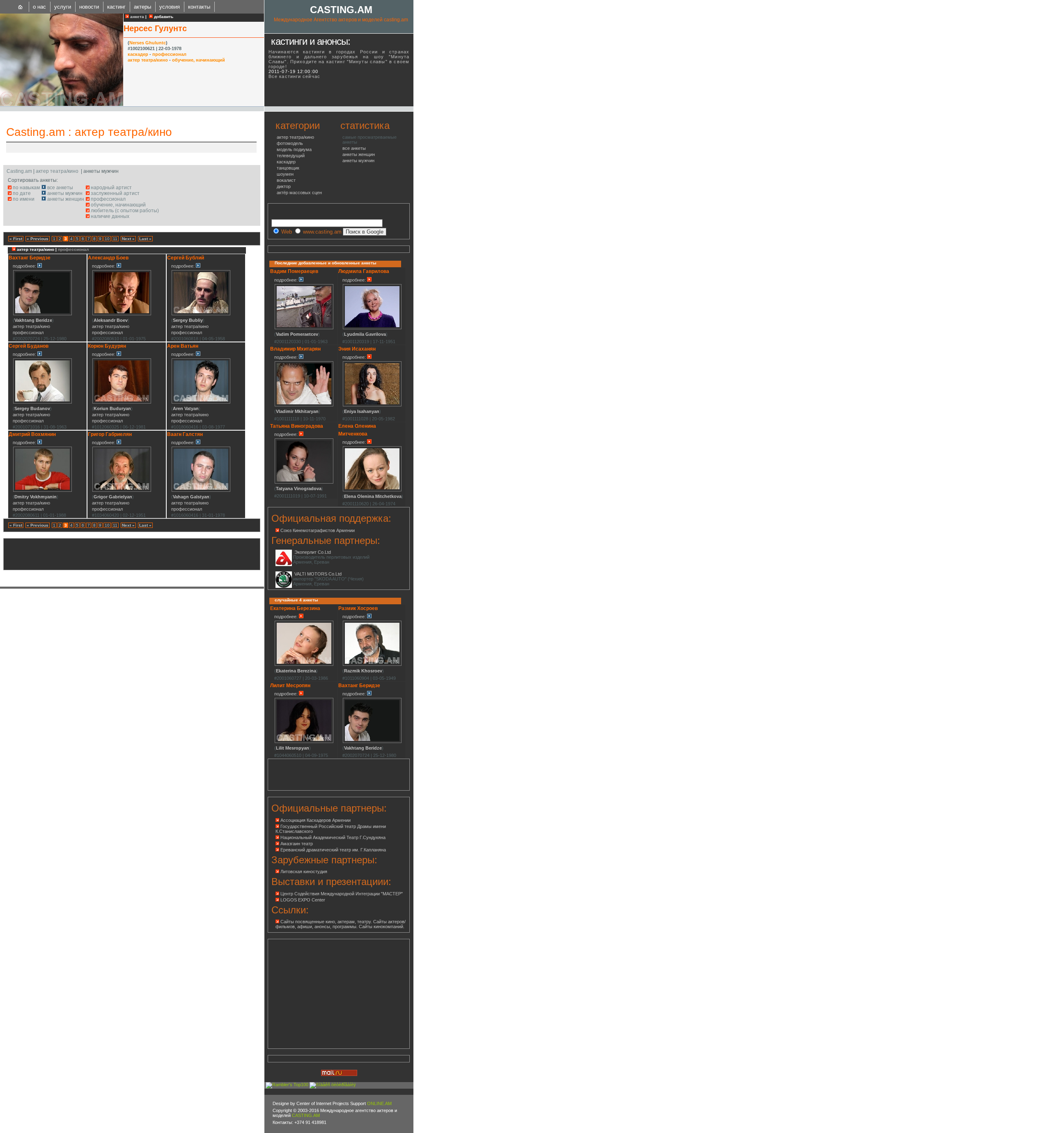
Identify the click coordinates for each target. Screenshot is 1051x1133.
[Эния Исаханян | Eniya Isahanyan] (372, 405)
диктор (284, 186)
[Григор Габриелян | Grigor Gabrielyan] (121, 490)
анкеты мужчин (65, 193)
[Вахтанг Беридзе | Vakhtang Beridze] (42, 314)
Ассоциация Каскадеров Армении (315, 820)
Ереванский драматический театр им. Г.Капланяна (333, 849)
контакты (199, 7)
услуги (62, 7)
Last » (145, 238)
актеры (142, 7)
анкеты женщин (65, 199)
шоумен (285, 174)
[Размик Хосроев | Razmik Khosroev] (372, 664)
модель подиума (294, 149)
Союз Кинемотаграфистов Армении (317, 530)
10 (107, 238)
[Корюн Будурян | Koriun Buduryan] (121, 402)
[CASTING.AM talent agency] (20, 7)
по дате (22, 193)
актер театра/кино (148, 59)
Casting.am (35, 132)
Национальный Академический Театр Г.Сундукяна (333, 837)
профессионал (169, 54)
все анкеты (60, 187)
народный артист (111, 187)
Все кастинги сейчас (294, 76)
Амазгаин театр (296, 843)
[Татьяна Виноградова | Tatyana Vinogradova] (304, 482)
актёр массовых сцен (299, 192)
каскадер (138, 54)
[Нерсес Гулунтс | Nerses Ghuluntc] (61, 104)
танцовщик (288, 167)
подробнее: (25, 266)
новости (89, 7)
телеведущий (291, 155)
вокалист (286, 180)
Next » (128, 238)
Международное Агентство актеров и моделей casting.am (341, 20)
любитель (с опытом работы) (125, 210)
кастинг (116, 7)
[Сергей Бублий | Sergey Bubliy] (201, 314)
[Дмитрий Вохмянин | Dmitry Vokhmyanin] (42, 490)
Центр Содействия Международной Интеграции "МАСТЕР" (341, 893)
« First (15, 238)
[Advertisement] (104, 147)
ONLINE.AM (379, 1103)
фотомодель (290, 143)
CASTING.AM (341, 9)
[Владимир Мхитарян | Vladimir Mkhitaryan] (304, 405)
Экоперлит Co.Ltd (312, 552)
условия (169, 7)
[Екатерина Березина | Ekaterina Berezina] (304, 664)
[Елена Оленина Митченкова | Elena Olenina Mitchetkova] (372, 490)
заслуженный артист (115, 193)
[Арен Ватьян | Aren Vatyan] (201, 402)
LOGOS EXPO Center (302, 899)
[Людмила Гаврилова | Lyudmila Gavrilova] (372, 328)
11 (115, 238)
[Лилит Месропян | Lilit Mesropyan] (304, 741)
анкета (136, 16)
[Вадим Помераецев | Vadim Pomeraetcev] (304, 328)
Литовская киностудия (303, 871)
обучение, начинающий (198, 59)
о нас (39, 7)
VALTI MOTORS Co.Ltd (318, 573)
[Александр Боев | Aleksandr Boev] (121, 314)
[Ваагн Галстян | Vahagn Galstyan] (201, 490)
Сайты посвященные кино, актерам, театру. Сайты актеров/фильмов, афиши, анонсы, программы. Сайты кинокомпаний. (340, 924)
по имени (23, 199)
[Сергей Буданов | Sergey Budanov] (42, 402)
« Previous (37, 238)
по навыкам (26, 187)
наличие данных (110, 216)
